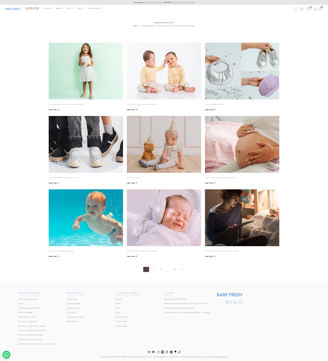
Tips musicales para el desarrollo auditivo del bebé (142, 251)
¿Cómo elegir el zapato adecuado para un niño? (63, 177)
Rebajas (118, 299)
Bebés (58, 8)
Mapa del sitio (72, 321)
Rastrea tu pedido (25, 312)
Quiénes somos (73, 308)
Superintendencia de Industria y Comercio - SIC (37, 344)
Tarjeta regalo (121, 326)
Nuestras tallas (121, 321)
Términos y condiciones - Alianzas (32, 326)
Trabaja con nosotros (75, 317)
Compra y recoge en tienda (29, 308)
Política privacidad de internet (30, 339)
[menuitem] (32, 8)
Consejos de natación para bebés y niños (61, 251)
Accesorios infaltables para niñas (215, 104)
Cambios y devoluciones (28, 299)
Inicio (135, 26)
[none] (47, 8)
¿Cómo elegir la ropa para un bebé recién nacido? (142, 104)
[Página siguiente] (182, 269)
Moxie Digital (222, 357)
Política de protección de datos (30, 335)
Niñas (79, 8)
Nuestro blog (72, 299)
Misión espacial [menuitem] (94, 8)
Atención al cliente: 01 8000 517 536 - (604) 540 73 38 (185, 303)
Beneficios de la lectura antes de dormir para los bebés (221, 251)
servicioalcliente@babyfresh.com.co (178, 308)
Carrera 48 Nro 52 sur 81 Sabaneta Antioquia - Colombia (187, 312)
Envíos (20, 303)
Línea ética (71, 312)
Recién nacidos (121, 317)
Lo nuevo (46, 8)
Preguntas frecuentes (27, 317)
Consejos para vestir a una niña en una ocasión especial (66, 104)
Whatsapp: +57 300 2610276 (175, 299)
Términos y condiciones (27, 321)
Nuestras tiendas (74, 303)
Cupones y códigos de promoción (32, 330)
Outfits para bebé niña (133, 177)
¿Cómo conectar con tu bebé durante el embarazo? (220, 177)
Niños (69, 8)
